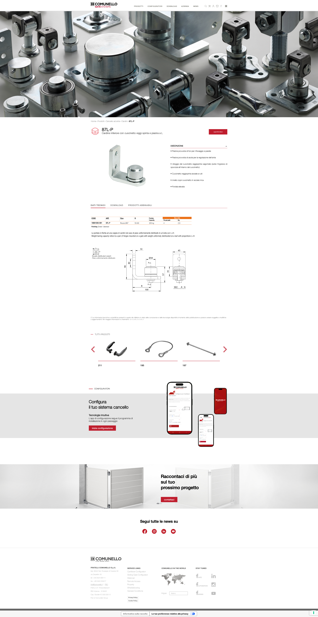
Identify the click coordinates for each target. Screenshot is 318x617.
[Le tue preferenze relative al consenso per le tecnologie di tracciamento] (313, 612)
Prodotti (101, 121)
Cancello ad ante (113, 121)
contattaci (169, 499)
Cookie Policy (132, 601)
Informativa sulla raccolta (135, 614)
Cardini (124, 121)
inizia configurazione (102, 428)
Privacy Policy (133, 597)
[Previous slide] (93, 349)
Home (93, 121)
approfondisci (218, 132)
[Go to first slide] (224, 349)
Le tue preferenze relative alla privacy (170, 614)
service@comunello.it (137, 319)
